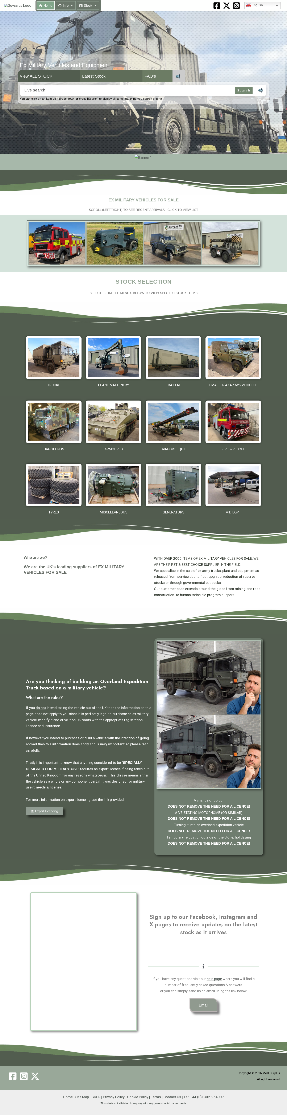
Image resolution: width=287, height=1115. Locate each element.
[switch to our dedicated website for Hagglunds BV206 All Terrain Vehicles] (54, 422)
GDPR (95, 1097)
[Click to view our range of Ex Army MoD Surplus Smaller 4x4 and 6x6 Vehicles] (233, 357)
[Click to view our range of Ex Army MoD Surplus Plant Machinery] (113, 357)
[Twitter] (35, 1076)
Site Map (82, 1097)
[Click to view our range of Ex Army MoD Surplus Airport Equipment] (173, 422)
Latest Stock (93, 76)
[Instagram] (236, 5)
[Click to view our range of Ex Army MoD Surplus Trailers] (173, 357)
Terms (156, 1097)
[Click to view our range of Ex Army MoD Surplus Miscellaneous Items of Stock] (113, 485)
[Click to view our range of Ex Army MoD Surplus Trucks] (54, 357)
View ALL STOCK (36, 76)
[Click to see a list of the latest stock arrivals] (57, 243)
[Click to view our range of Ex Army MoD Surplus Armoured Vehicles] (113, 422)
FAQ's (150, 76)
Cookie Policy (137, 1097)
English (257, 5)
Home (47, 6)
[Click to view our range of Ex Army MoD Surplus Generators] (173, 485)
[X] (226, 5)
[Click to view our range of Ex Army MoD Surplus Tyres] (54, 485)
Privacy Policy (114, 1097)
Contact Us (172, 1097)
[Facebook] (216, 5)
